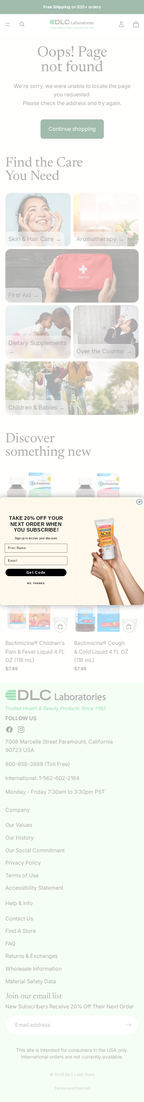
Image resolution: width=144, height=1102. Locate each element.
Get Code (36, 572)
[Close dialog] (139, 502)
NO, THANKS (36, 583)
